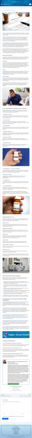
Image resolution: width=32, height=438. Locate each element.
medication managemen (16, 320)
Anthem (4, 317)
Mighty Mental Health (18, 303)
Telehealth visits (22, 321)
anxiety (4, 39)
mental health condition (15, 38)
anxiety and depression (17, 127)
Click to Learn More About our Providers (13, 383)
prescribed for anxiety (22, 175)
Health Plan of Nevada (15, 316)
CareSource (23, 315)
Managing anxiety (6, 77)
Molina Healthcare (23, 316)
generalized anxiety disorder (7, 45)
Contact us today (21, 327)
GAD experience (17, 38)
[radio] (13, 389)
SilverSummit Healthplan (7, 316)
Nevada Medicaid (17, 315)
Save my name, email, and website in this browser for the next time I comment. (13, 416)
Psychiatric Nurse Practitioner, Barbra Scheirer (12, 307)
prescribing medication (7, 309)
